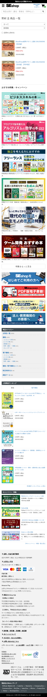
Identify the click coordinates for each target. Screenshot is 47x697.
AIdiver (5, 691)
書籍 (4, 337)
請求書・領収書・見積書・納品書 (15, 631)
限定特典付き (7, 370)
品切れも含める (9, 33)
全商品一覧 (6, 333)
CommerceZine (7, 688)
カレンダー (7, 348)
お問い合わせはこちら (11, 641)
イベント (24, 691)
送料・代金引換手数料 (11, 554)
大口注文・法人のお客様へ (12, 638)
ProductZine (41, 688)
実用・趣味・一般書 (10, 346)
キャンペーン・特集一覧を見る (36, 543)
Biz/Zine (16, 688)
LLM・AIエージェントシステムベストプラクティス (30, 412)
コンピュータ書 (9, 339)
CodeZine (20, 686)
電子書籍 (6, 352)
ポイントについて (9, 634)
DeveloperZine (14, 691)
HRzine (32, 688)
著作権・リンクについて (8, 658)
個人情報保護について (8, 656)
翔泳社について (6, 660)
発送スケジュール (9, 595)
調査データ (6, 375)
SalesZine (25, 688)
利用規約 (4, 651)
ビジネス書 (8, 342)
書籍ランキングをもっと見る (36, 486)
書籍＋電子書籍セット (10, 366)
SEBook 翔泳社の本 (8, 686)
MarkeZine (29, 686)
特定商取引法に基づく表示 (9, 654)
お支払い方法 (8, 561)
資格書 (6, 344)
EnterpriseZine (39, 686)
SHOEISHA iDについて (8, 663)
